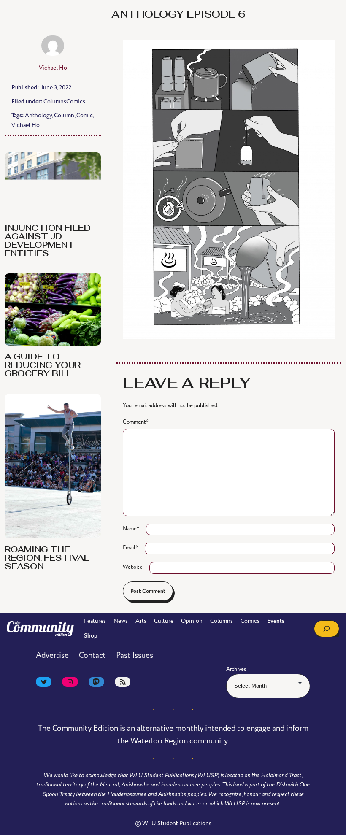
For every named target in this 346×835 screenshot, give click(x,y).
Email (130, 547)
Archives (236, 669)
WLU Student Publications (176, 823)
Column (64, 115)
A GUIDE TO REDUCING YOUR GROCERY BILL (43, 365)
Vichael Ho (53, 68)
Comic (84, 115)
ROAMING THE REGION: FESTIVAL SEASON (47, 558)
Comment (136, 422)
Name (131, 528)
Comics (75, 101)
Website (133, 567)
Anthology (38, 115)
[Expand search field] (326, 628)
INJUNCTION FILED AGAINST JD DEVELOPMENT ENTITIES (48, 241)
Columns (54, 101)
